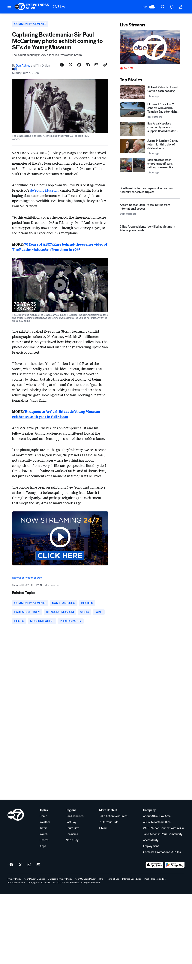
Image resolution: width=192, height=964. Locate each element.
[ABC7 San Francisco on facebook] (11, 865)
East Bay (71, 822)
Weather (45, 822)
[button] (9, 6)
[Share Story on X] (70, 64)
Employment (151, 846)
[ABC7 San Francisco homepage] (32, 7)
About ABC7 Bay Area (157, 816)
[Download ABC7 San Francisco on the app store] (155, 865)
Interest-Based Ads (131, 879)
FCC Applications (16, 883)
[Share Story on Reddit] (79, 64)
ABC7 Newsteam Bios (156, 822)
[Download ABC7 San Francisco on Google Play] (174, 865)
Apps (43, 846)
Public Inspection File (155, 879)
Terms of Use (112, 879)
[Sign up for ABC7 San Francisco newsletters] (38, 865)
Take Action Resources (113, 816)
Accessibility (150, 840)
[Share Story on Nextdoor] (88, 64)
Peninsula (72, 834)
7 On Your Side (108, 822)
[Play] (150, 47)
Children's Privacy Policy (60, 879)
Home (43, 816)
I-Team (103, 828)
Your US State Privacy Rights (89, 879)
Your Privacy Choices (34, 879)
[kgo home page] (16, 815)
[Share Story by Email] (96, 64)
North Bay (72, 840)
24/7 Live (59, 6)
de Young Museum (44, 190)
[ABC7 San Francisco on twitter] (20, 865)
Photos (44, 840)
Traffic (43, 828)
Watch (43, 834)
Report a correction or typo (27, 577)
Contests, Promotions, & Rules (162, 852)
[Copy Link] (105, 64)
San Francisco (74, 816)
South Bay (72, 828)
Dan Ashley (23, 65)
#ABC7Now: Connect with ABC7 (163, 828)
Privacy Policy (14, 879)
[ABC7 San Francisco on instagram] (29, 865)
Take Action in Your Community (162, 834)
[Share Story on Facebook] (62, 64)
